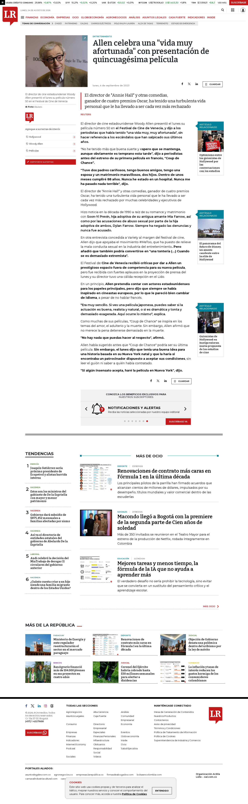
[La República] (10, 16)
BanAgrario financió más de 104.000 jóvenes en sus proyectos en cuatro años (69, 672)
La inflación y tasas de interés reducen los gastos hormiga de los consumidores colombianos (203, 673)
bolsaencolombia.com (149, 774)
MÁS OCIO (209, 606)
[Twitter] (189, 84)
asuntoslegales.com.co (38, 774)
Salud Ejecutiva (129, 748)
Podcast (70, 748)
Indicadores (72, 740)
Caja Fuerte (99, 716)
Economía (126, 724)
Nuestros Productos (165, 716)
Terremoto (162, 23)
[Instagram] (47, 706)
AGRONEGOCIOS (116, 17)
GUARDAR (215, 84)
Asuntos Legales (75, 716)
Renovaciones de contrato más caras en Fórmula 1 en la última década (164, 474)
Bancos (57, 663)
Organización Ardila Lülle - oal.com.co (208, 775)
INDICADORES (196, 17)
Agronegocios (74, 712)
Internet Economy (76, 744)
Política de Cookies (134, 794)
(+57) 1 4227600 (34, 721)
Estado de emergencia (183, 23)
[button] (85, 409)
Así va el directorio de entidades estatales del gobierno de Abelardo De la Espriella (49, 539)
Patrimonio (71, 23)
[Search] (222, 10)
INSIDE (211, 17)
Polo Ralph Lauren (124, 23)
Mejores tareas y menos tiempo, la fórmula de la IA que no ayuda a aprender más (157, 569)
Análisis (125, 712)
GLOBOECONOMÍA (92, 17)
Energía (34, 464)
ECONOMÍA (47, 17)
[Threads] (53, 706)
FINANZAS (32, 17)
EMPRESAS (63, 17)
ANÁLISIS (134, 17)
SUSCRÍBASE (238, 2)
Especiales (99, 732)
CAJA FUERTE (177, 17)
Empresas (71, 732)
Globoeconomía (130, 736)
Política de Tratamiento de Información (175, 732)
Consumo (71, 724)
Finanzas (71, 736)
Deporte (126, 635)
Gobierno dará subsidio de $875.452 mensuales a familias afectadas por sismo (50, 518)
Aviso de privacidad (164, 724)
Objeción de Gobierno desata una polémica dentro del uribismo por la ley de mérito (204, 644)
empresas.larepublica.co (89, 774)
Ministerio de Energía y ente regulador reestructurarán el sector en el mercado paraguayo (69, 646)
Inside (124, 740)
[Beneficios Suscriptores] (232, 10)
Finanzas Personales (104, 736)
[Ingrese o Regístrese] (242, 10)
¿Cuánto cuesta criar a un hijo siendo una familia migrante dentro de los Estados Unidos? (50, 585)
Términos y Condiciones (167, 728)
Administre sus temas (41, 161)
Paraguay (58, 635)
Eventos (125, 732)
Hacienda (35, 487)
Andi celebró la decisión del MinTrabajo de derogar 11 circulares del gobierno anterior (49, 563)
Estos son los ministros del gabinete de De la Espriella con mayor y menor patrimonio (48, 496)
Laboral (34, 554)
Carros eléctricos (101, 23)
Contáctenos (161, 720)
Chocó (58, 23)
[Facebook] (182, 84)
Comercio (193, 663)
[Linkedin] (197, 84)
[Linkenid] (40, 706)
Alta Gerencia (100, 712)
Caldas (84, 23)
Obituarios (99, 744)
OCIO (75, 17)
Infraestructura (101, 740)
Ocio (123, 744)
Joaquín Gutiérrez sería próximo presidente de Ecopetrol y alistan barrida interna (48, 472)
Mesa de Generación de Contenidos (174, 712)
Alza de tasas (145, 23)
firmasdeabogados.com (120, 774)
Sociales (70, 756)
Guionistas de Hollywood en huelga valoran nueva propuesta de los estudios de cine (210, 344)
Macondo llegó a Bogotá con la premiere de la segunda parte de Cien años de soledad (164, 522)
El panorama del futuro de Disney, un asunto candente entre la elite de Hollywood (210, 251)
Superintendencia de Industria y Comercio (177, 740)
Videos (97, 756)
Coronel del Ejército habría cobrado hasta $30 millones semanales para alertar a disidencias (138, 673)
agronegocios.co (63, 774)
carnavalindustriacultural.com (41, 778)
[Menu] (23, 17)
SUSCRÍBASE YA (178, 421)
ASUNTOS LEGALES (154, 17)
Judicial (192, 635)
